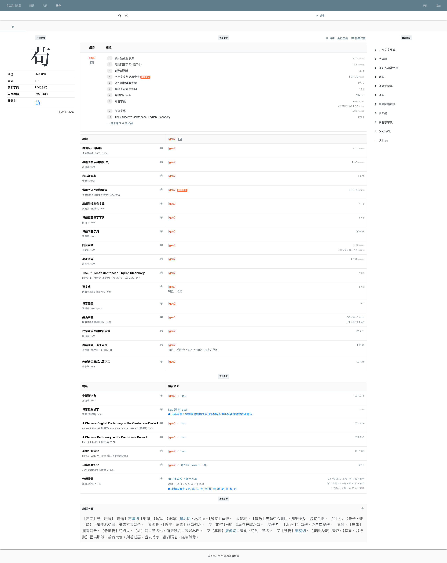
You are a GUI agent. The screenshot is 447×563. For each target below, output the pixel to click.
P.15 (362, 361)
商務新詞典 (122, 70)
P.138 (361, 451)
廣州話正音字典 (124, 58)
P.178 (358, 77)
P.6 (362, 465)
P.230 (361, 437)
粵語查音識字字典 (126, 89)
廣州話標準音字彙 (126, 83)
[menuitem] (406, 50)
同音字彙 (120, 101)
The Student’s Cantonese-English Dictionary (142, 117)
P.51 (362, 331)
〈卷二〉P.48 (357, 322)
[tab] (13, 27)
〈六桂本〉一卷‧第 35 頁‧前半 (347, 483)
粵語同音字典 (123, 95)
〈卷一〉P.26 (357, 317)
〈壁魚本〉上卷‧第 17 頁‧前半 (347, 478)
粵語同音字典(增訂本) (128, 64)
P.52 (361, 345)
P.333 (361, 423)
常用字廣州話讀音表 (127, 77)
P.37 (361, 95)
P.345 (361, 395)
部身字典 (120, 111)
